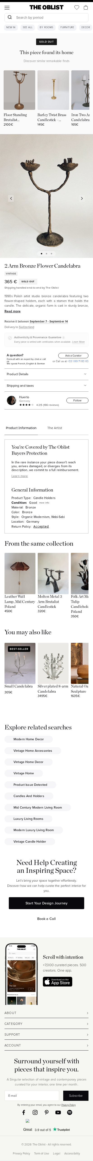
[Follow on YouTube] (58, 1112)
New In (11, 27)
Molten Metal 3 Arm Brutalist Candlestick (50, 602)
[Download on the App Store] (57, 981)
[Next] (82, 198)
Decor (85, 27)
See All (28, 27)
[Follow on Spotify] (70, 1112)
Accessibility (72, 1154)
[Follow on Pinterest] (47, 1112)
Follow (77, 400)
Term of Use (41, 1154)
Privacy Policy (68, 1105)
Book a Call (46, 918)
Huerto (24, 397)
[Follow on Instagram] (35, 1112)
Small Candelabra (19, 686)
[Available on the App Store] (46, 1121)
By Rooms (46, 27)
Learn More (78, 342)
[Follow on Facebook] (24, 1112)
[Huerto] (12, 400)
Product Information (21, 428)
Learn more (20, 476)
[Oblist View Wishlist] (76, 7)
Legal (56, 1154)
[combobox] (46, 18)
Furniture (67, 27)
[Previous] (11, 198)
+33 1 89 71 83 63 (77, 361)
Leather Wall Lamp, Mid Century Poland (20, 602)
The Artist (54, 428)
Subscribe (76, 1095)
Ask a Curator (73, 356)
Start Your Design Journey (46, 903)
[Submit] (9, 18)
